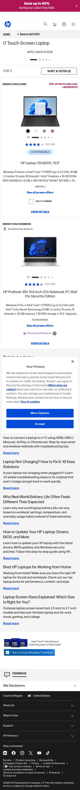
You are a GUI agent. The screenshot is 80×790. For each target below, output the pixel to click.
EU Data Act (9, 775)
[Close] (72, 361)
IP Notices (54, 772)
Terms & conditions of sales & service (24, 772)
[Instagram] (22, 753)
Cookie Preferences (54, 763)
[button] (40, 686)
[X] (31, 753)
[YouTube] (39, 753)
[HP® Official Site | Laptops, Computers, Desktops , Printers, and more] (7, 24)
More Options (40, 413)
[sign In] (64, 24)
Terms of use (43, 766)
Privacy (35, 763)
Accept (40, 424)
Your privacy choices (20, 766)
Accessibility (46, 760)
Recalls (7, 760)
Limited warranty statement (18, 769)
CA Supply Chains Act (15, 763)
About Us (8, 705)
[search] (45, 24)
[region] (40, 395)
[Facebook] (14, 753)
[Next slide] (54, 113)
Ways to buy (10, 715)
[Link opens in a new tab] (32, 652)
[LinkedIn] (5, 753)
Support (8, 725)
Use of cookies (30, 401)
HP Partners (10, 735)
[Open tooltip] (54, 333)
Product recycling (25, 760)
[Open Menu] (73, 24)
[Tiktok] (48, 753)
